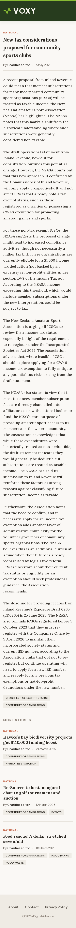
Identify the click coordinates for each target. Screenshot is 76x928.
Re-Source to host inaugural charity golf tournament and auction (32, 793)
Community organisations (25, 705)
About (13, 907)
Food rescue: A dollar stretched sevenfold (34, 839)
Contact (32, 907)
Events (56, 812)
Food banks (60, 855)
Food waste (15, 862)
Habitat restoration (21, 763)
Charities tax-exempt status (27, 697)
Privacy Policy (56, 907)
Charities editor (18, 65)
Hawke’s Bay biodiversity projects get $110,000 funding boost (37, 739)
